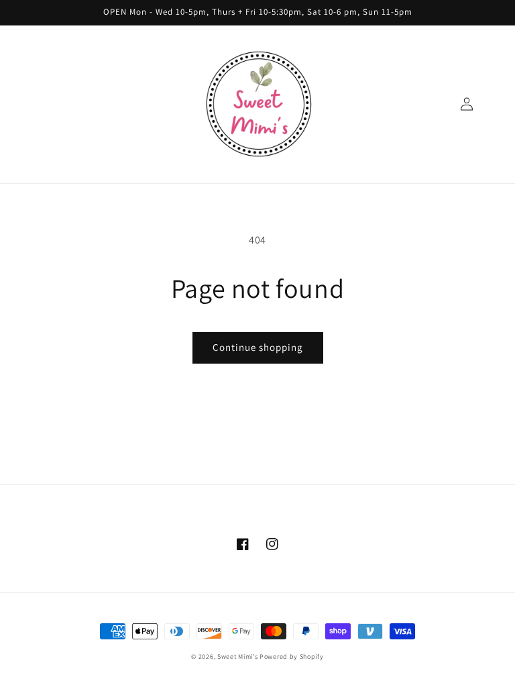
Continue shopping (258, 347)
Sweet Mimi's (237, 656)
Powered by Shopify (292, 656)
